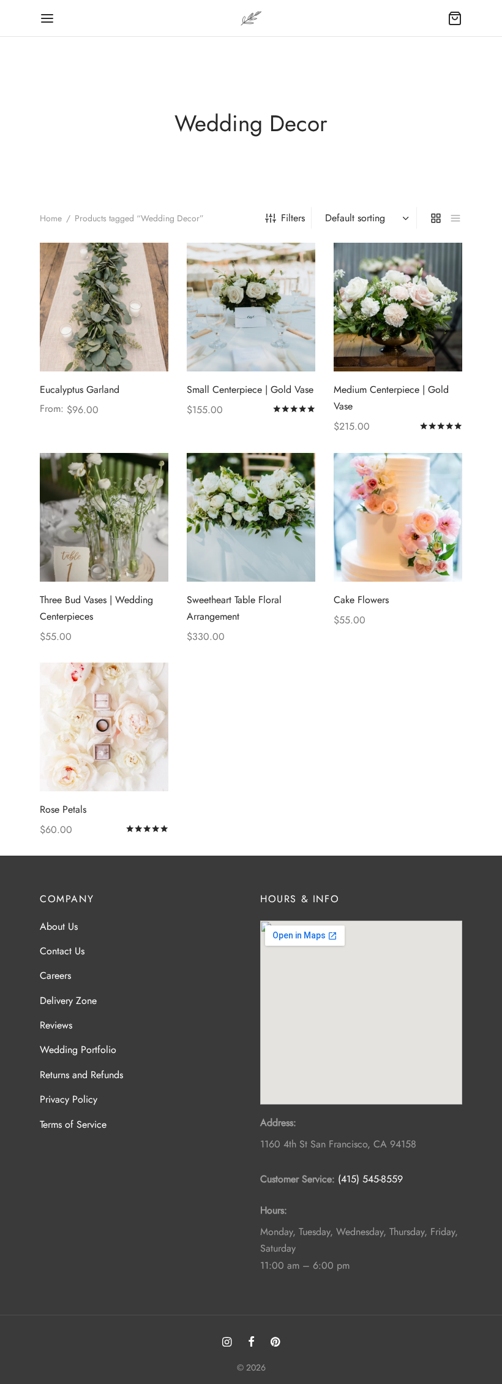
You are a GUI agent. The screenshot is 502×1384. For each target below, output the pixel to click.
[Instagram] (226, 1343)
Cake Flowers (361, 600)
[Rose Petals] (104, 727)
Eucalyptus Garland (79, 389)
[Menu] (47, 18)
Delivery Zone (68, 1001)
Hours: (273, 1210)
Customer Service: (297, 1179)
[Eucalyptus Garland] (104, 307)
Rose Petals (63, 809)
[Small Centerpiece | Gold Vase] (251, 307)
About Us (59, 926)
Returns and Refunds (81, 1075)
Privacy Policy (68, 1099)
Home (51, 218)
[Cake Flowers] (398, 517)
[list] (455, 217)
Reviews (56, 1025)
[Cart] (455, 18)
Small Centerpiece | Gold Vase (250, 389)
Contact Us (62, 951)
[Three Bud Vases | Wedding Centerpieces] (104, 517)
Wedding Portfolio (78, 1050)
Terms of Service (73, 1124)
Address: (278, 1123)
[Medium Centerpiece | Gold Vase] (398, 307)
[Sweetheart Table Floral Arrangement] (251, 517)
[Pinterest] (275, 1343)
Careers (55, 975)
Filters (293, 218)
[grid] (436, 217)
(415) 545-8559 (370, 1179)
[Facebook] (250, 1343)
